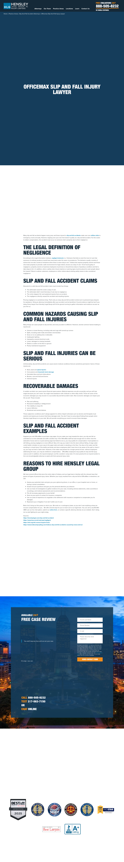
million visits (94, 235)
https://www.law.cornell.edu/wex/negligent (37, 520)
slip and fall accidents (74, 235)
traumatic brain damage (46, 372)
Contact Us (85, 8)
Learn (77, 8)
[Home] (16, 6)
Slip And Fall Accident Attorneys (29, 14)
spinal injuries (41, 370)
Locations (69, 8)
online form (53, 510)
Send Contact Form (90, 660)
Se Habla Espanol (102, 10)
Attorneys (38, 8)
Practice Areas (58, 8)
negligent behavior (58, 258)
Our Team (47, 8)
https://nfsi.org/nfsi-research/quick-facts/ (36, 522)
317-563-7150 (33, 701)
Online (29, 709)
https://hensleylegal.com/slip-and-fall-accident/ (38, 518)
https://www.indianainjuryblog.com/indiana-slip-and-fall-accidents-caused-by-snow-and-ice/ (53, 525)
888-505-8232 (107, 6)
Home (5, 14)
